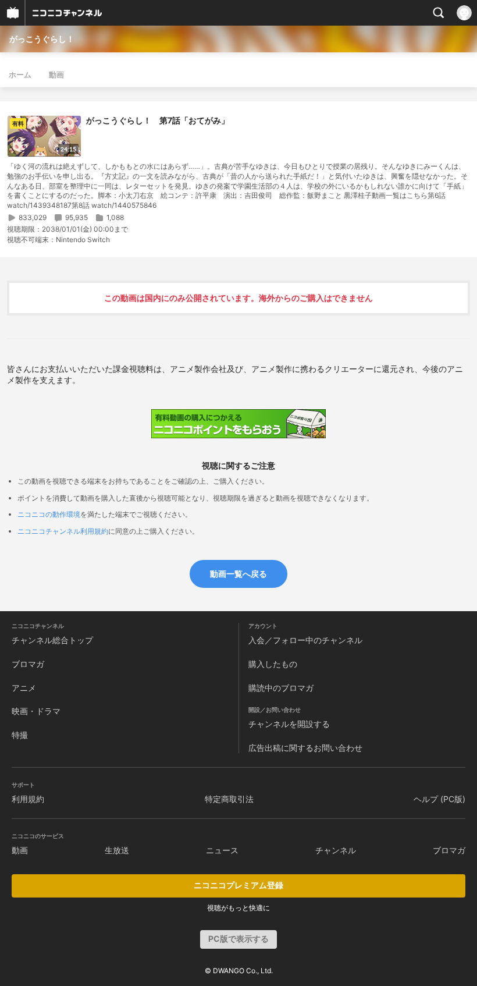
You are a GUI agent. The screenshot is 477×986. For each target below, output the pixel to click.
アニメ (24, 688)
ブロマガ (28, 664)
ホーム (20, 74)
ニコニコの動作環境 (48, 514)
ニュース (222, 850)
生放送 (117, 850)
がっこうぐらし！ (41, 39)
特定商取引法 (229, 799)
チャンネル (335, 850)
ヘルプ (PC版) (439, 799)
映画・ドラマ (36, 711)
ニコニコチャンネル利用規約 (62, 531)
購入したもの (272, 664)
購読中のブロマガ (281, 688)
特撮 (20, 735)
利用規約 (28, 799)
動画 (56, 74)
